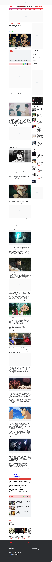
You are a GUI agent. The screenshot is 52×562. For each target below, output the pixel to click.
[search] (35, 6)
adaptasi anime (14, 88)
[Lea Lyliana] (9, 524)
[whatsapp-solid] (23, 64)
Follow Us (10, 552)
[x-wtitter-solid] (27, 64)
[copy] (29, 64)
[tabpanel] (20, 57)
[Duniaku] (10, 6)
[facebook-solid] (25, 64)
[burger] (42, 6)
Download (10, 554)
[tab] (11, 51)
